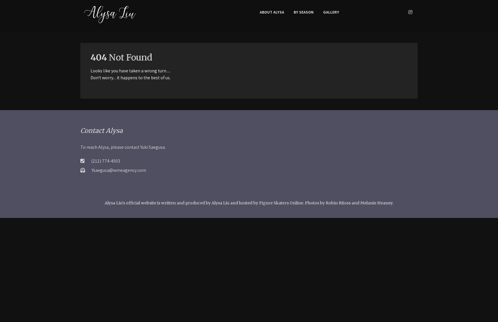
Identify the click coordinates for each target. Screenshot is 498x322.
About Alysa (272, 12)
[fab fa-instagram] (410, 12)
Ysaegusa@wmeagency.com (119, 170)
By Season (304, 12)
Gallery (331, 12)
